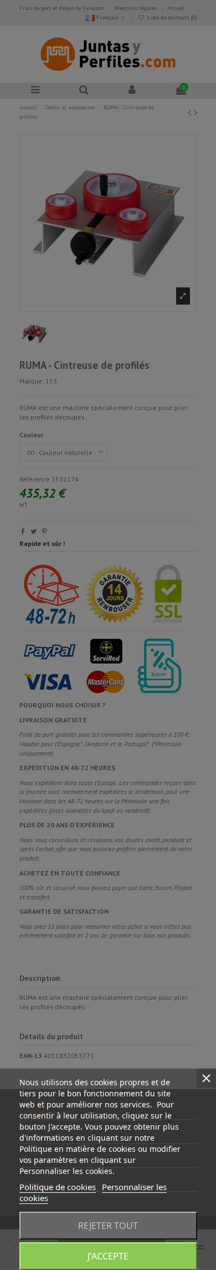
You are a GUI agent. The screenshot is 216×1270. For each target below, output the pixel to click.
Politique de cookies (57, 1186)
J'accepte (108, 1256)
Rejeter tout (108, 1226)
